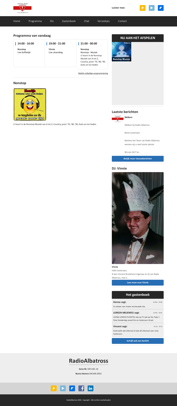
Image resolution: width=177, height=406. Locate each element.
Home (16, 21)
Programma (35, 21)
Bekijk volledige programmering (93, 73)
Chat (86, 21)
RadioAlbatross (88, 361)
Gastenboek (69, 21)
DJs (52, 21)
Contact (122, 21)
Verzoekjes (103, 21)
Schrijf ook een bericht (138, 341)
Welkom (128, 117)
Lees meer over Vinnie (137, 282)
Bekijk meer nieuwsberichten (138, 159)
